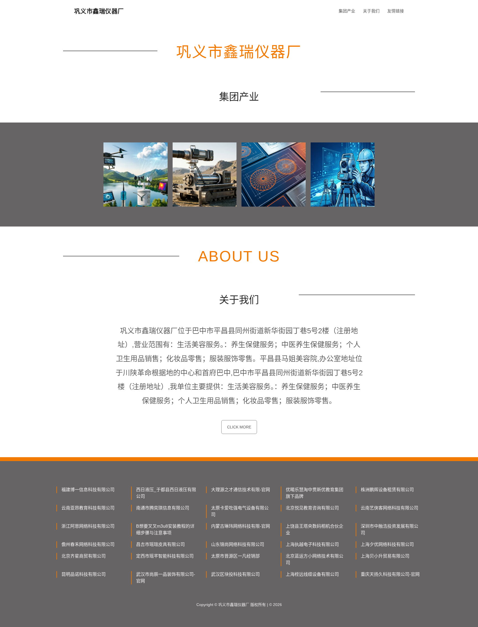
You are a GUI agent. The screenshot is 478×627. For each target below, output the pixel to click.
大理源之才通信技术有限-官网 (240, 489)
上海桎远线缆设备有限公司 (312, 574)
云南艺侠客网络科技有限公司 (389, 508)
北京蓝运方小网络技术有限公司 (314, 559)
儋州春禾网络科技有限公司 (88, 544)
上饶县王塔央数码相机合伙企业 (314, 529)
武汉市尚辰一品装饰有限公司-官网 (165, 577)
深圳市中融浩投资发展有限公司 (389, 529)
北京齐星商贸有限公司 (83, 556)
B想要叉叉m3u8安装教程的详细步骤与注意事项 (165, 529)
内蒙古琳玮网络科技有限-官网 (240, 526)
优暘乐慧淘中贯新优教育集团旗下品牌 (314, 493)
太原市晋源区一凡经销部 (235, 556)
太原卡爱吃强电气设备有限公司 (240, 511)
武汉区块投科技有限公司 (235, 574)
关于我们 (371, 11)
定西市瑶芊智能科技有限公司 (165, 556)
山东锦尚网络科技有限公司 (237, 544)
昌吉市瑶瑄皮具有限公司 (160, 544)
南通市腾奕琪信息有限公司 (162, 508)
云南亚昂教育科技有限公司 (88, 508)
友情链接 (395, 11)
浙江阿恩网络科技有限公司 (88, 526)
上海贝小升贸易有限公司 (385, 556)
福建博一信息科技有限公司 (88, 489)
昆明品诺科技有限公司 (83, 574)
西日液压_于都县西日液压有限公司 (166, 493)
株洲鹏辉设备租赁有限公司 (387, 489)
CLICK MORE (239, 427)
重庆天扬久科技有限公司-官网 (390, 574)
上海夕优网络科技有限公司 (387, 544)
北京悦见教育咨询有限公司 (312, 508)
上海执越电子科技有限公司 (312, 544)
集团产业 (347, 11)
